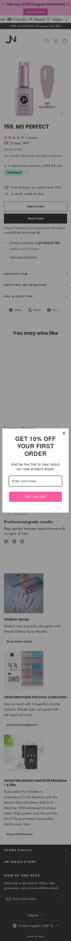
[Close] (64, 433)
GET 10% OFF (35, 496)
